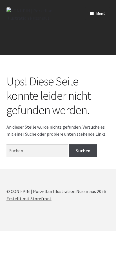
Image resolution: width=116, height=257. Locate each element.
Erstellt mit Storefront (29, 198)
